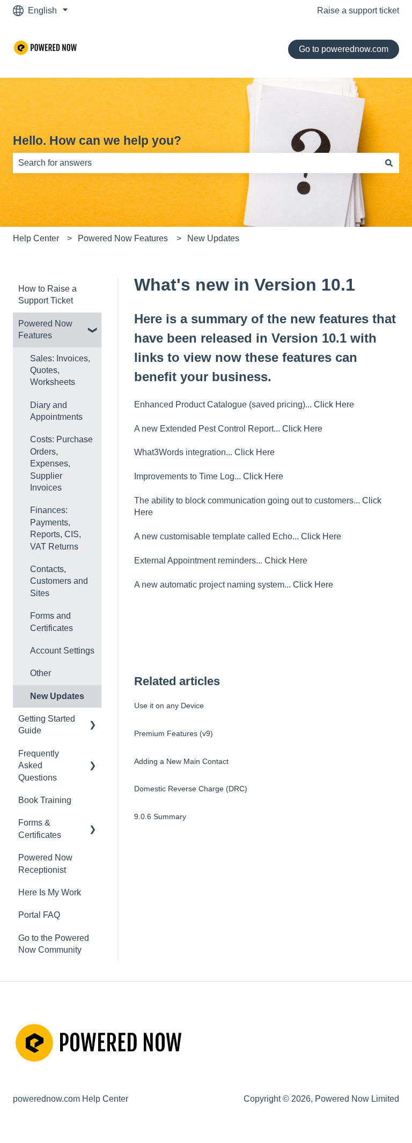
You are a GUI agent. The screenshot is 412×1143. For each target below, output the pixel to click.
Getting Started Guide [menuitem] (46, 724)
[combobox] (196, 163)
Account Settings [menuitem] (62, 650)
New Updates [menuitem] (57, 696)
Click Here (334, 404)
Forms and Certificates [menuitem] (51, 621)
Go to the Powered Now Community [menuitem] (53, 943)
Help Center (36, 238)
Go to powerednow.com (343, 49)
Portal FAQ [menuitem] (39, 914)
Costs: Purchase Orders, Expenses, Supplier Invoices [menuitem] (61, 463)
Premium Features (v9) (173, 733)
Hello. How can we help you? (97, 140)
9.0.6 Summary (160, 816)
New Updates (213, 238)
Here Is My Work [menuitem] (49, 892)
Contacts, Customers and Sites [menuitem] (59, 581)
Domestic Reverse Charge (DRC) (190, 788)
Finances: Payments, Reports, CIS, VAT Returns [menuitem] (55, 528)
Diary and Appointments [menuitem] (56, 410)
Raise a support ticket (358, 10)
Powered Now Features (123, 238)
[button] (92, 325)
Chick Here (285, 560)
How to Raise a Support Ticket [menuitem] (47, 294)
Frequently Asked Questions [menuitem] (38, 765)
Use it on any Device (169, 705)
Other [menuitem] (40, 673)
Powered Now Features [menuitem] (45, 329)
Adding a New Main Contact (181, 761)
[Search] (389, 163)
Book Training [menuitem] (44, 800)
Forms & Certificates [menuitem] (39, 828)
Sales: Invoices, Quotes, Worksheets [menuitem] (60, 370)
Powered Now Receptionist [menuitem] (45, 863)
